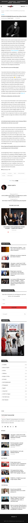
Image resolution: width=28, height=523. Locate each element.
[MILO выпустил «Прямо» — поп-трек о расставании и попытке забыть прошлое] (5, 249)
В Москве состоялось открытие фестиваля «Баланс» (18, 256)
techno (3, 175)
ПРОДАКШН (14, 385)
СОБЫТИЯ (14, 391)
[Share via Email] (17, 180)
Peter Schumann (14, 50)
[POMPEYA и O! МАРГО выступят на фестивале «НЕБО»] (5, 480)
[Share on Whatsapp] (14, 180)
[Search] (26, 6)
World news (9, 175)
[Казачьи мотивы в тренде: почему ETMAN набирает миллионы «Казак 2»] (5, 445)
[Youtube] (21, 6)
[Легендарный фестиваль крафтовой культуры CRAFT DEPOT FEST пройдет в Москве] (5, 472)
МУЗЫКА (14, 379)
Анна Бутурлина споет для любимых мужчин (16, 452)
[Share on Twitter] (13, 180)
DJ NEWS (7, 10)
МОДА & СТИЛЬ (14, 376)
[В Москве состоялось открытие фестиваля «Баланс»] (5, 257)
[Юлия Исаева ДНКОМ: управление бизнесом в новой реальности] (5, 491)
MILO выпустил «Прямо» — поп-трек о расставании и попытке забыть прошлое (18, 249)
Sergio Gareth (10, 18)
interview (10, 173)
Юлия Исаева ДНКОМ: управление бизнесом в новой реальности (17, 491)
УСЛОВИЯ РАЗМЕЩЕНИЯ (21, 1)
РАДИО (14, 388)
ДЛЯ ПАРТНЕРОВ (5, 1)
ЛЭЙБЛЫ (14, 373)
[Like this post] (10, 180)
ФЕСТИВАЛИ (14, 399)
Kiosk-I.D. (23, 93)
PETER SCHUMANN (21, 173)
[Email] (14, 516)
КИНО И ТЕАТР (14, 367)
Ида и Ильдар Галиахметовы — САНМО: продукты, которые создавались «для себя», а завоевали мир (18, 499)
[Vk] (24, 6)
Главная (2, 10)
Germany (4, 173)
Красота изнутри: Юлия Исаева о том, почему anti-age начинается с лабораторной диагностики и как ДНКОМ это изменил (18, 507)
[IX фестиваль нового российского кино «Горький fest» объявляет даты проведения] (5, 464)
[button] (2, 220)
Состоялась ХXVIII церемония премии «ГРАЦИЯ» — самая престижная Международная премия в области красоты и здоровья (17, 282)
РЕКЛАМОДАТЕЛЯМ (12, 1)
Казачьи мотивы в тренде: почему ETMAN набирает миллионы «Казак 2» (16, 444)
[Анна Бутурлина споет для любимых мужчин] (5, 453)
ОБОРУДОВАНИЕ (14, 382)
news (15, 173)
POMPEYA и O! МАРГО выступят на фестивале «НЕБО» (18, 478)
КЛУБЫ (14, 370)
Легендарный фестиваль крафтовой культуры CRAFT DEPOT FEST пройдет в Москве (18, 472)
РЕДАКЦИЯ (10, 2)
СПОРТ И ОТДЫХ (14, 394)
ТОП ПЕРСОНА (14, 396)
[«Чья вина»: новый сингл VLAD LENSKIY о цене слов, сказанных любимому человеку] (5, 265)
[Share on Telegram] (16, 180)
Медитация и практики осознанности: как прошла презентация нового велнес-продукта (17, 273)
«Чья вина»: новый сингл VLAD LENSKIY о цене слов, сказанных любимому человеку (18, 265)
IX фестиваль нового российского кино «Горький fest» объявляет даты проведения (18, 464)
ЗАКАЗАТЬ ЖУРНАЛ (16, 2)
